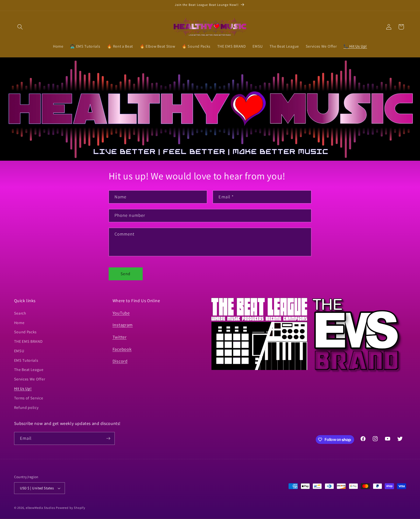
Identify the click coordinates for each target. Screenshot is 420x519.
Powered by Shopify (70, 508)
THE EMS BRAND (28, 341)
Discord (120, 361)
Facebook (122, 349)
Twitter (120, 337)
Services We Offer (29, 379)
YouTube (121, 313)
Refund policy (26, 407)
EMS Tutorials (26, 360)
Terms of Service (28, 398)
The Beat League (29, 369)
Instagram (123, 325)
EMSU (19, 350)
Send (126, 273)
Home (19, 322)
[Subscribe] (108, 438)
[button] (20, 27)
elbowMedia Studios (40, 508)
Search (20, 313)
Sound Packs (25, 331)
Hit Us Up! (23, 388)
